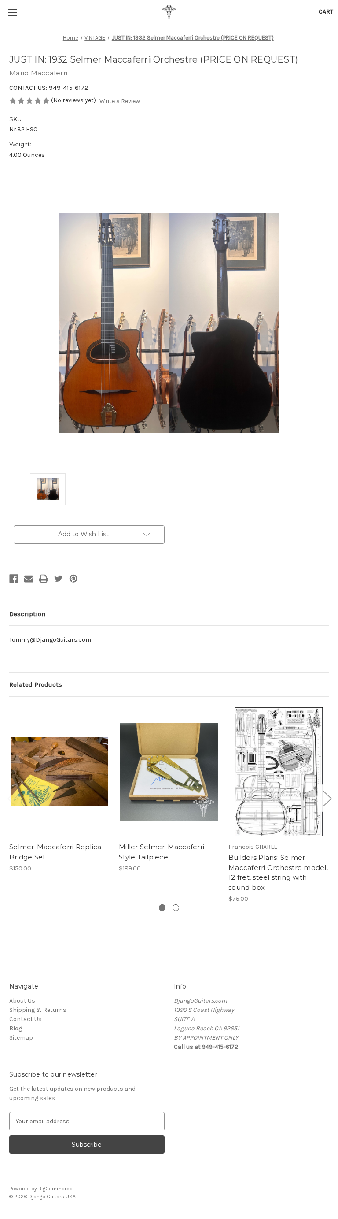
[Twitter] (58, 578)
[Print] (43, 578)
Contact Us (25, 1019)
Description (27, 614)
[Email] (28, 578)
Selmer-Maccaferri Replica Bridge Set (55, 852)
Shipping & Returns (37, 1010)
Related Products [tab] (35, 684)
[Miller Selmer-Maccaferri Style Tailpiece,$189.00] (169, 771)
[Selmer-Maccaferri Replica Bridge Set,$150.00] (59, 771)
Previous (11, 797)
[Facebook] (13, 578)
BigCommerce (55, 1189)
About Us (22, 1000)
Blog (15, 1028)
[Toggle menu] (12, 12)
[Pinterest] (73, 578)
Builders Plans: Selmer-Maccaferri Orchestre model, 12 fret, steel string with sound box (278, 872)
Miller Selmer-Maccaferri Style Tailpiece (161, 852)
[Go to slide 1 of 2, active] (162, 907)
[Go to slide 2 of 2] (176, 907)
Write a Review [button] (119, 101)
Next (327, 797)
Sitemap (21, 1037)
